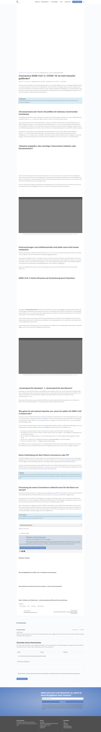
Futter (30, 516)
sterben (45, 468)
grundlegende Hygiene (43, 420)
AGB (64, 722)
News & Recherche (36, 72)
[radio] (19, 531)
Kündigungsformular (68, 727)
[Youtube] (22, 551)
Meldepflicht (52, 441)
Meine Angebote (45, 1)
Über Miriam (42, 722)
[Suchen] (83, 2)
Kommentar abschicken (22, 678)
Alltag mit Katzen (29, 72)
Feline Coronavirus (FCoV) (68, 458)
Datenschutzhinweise (74, 374)
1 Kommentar (63, 81)
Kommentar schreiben (23, 661)
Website (65, 652)
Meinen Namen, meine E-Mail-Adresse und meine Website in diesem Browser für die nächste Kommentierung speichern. (49, 673)
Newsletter (68, 1)
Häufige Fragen (43, 726)
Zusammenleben (40, 606)
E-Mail (42, 652)
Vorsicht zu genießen (76, 260)
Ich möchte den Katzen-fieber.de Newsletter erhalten (32, 656)
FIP (28, 606)
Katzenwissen (54, 1)
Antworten (82, 629)
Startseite (21, 72)
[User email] (24, 551)
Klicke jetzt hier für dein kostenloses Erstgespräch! (33, 547)
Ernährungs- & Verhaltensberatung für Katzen (49, 723)
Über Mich (37, 1)
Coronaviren (38, 458)
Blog (61, 1)
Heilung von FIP (57, 494)
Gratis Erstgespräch (77, 1)
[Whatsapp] (20, 551)
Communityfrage (22, 606)
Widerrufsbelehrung (67, 726)
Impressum (65, 723)
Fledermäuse (32, 400)
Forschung (33, 606)
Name (18, 652)
